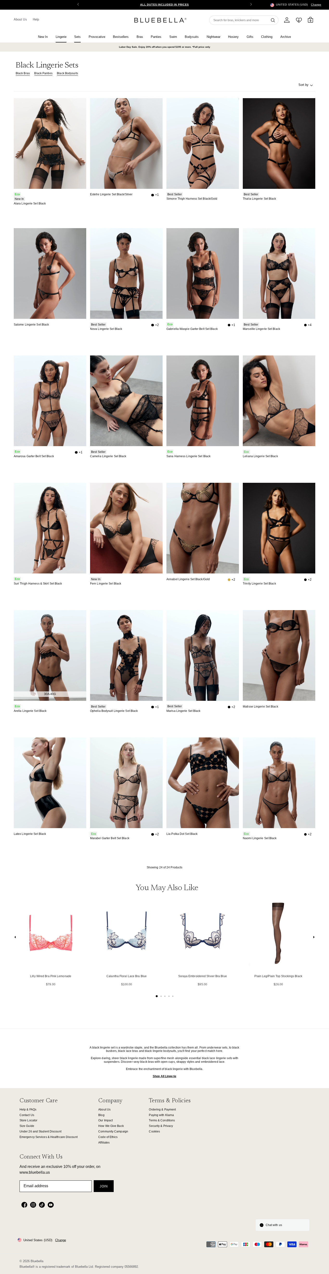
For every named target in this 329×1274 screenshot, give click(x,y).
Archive (285, 37)
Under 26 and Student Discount (40, 1131)
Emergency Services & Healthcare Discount (49, 1137)
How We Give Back (111, 1126)
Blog (101, 1115)
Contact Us (27, 1115)
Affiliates (104, 1142)
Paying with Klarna (161, 1115)
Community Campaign (113, 1131)
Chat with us (274, 1225)
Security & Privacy (161, 1126)
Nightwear (213, 37)
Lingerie (61, 37)
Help (36, 19)
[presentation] (15, 938)
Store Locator (28, 1120)
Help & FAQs (28, 1109)
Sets (77, 37)
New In (43, 37)
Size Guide (27, 1126)
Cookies (154, 1131)
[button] (251, 4)
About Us (20, 19)
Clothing (266, 37)
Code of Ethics (108, 1137)
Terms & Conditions (162, 1120)
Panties (156, 37)
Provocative (97, 37)
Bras (140, 37)
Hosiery (233, 37)
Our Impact (105, 1120)
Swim (173, 37)
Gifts (250, 37)
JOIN (104, 1186)
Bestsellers (121, 37)
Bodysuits (192, 37)
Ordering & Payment (162, 1109)
